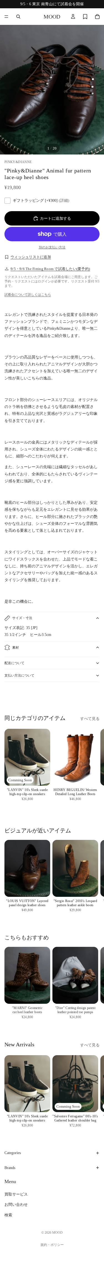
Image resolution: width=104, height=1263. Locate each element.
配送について (14, 663)
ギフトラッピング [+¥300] (41, 200)
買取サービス (16, 1195)
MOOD (57, 1233)
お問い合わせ (16, 1205)
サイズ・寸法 (22, 618)
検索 (8, 1215)
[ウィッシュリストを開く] (85, 17)
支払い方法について (19, 675)
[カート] (97, 17)
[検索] (18, 17)
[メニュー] (6, 16)
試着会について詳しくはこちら (27, 294)
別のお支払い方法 (52, 247)
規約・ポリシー (52, 1245)
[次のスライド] (93, 697)
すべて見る (90, 719)
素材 (15, 647)
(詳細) (64, 200)
